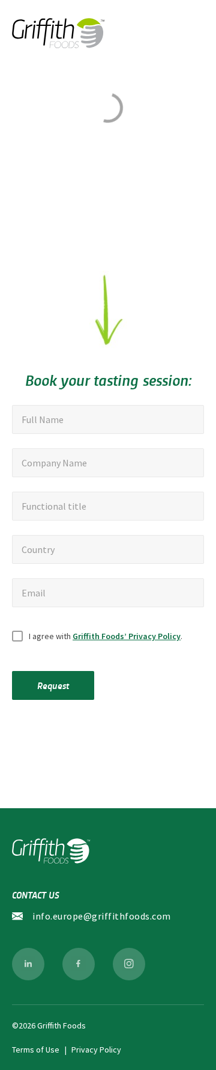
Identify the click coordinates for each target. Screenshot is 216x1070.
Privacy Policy (96, 1049)
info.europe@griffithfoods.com (101, 916)
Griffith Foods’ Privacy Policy (127, 636)
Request (53, 685)
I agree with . (105, 636)
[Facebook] (78, 964)
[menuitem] (28, 964)
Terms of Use (35, 1049)
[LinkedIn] (28, 964)
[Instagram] (129, 964)
